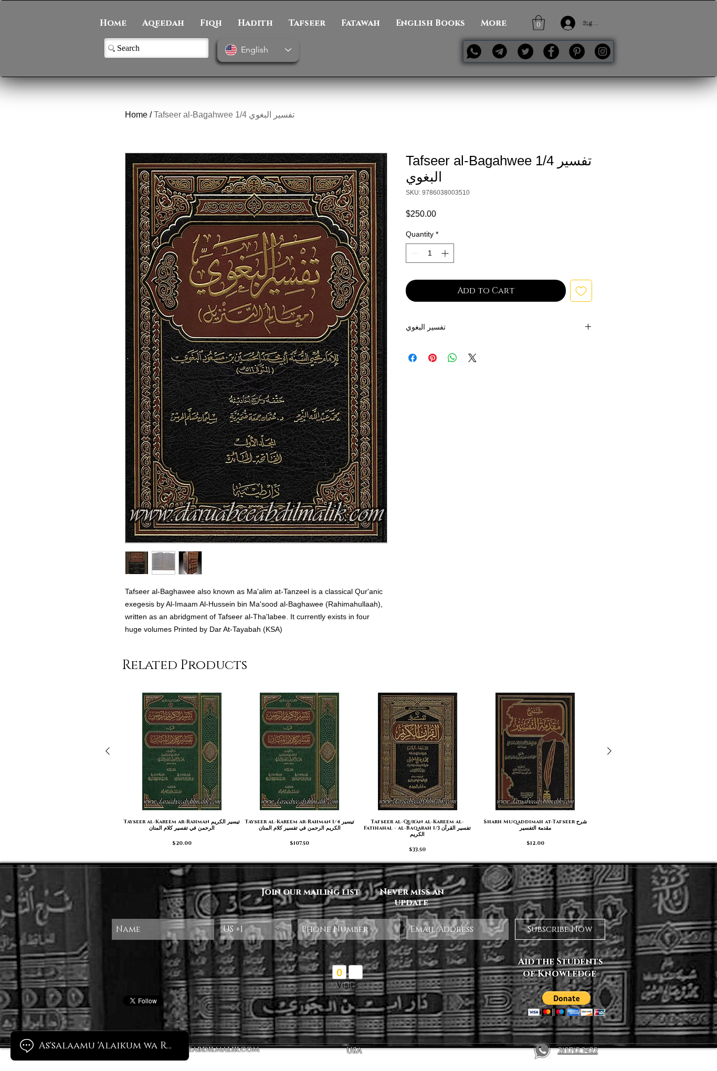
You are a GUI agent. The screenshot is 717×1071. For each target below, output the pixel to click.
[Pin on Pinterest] (432, 358)
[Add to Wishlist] (581, 291)
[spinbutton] (429, 253)
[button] (538, 22)
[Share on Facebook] (412, 358)
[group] (358, 773)
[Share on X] (472, 358)
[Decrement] (413, 253)
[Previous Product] (107, 751)
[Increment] (445, 253)
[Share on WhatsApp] (452, 358)
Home (136, 114)
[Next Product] (609, 751)
